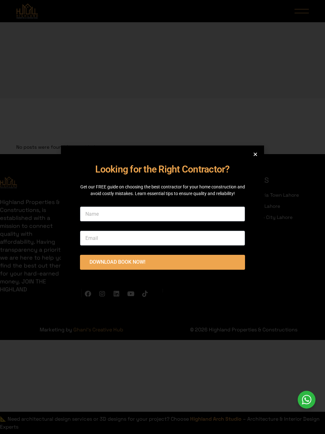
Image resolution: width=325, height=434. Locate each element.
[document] (162, 217)
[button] (255, 154)
